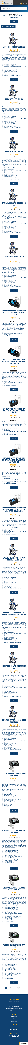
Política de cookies (14, 1011)
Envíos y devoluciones (14, 1006)
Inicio (18, 14)
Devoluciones (14, 1019)
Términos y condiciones (14, 1002)
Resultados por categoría (8, 26)
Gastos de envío (14, 1016)
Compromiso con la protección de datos (14, 1008)
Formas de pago (14, 1021)
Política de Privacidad (14, 1004)
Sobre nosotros (14, 1027)
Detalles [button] (14, 79)
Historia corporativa (14, 1029)
